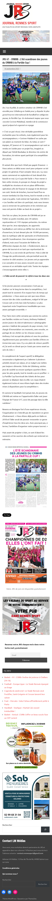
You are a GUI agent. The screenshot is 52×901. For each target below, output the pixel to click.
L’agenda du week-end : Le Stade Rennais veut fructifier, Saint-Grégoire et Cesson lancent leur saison (24, 694)
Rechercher (7, 825)
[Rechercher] (45, 829)
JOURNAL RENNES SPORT (19, 23)
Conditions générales (10, 868)
